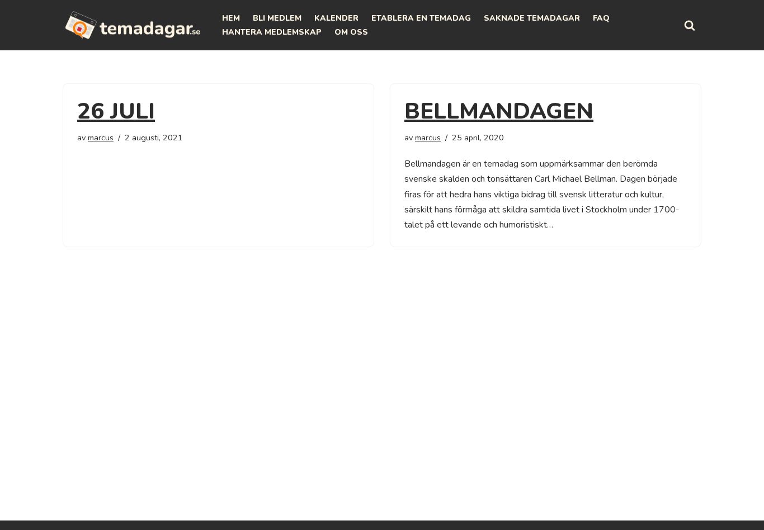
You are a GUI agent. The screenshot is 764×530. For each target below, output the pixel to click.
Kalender (336, 18)
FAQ (601, 18)
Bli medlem (277, 18)
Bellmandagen (498, 111)
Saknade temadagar (532, 18)
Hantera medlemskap (272, 32)
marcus (101, 137)
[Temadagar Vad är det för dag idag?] (133, 25)
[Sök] (689, 25)
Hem (231, 18)
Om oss (351, 32)
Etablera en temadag (421, 18)
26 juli (116, 111)
